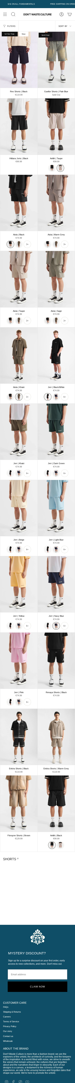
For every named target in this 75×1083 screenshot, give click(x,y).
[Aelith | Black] (56, 804)
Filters (11, 26)
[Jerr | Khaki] (19, 432)
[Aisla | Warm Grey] (56, 203)
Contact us (8, 1036)
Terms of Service (11, 1021)
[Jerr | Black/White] (56, 355)
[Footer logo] (37, 937)
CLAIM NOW (37, 986)
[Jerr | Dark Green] (56, 432)
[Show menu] (5, 14)
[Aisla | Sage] (56, 279)
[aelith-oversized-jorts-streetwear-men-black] (52, 168)
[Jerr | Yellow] (19, 584)
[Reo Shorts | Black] (19, 60)
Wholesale (8, 1041)
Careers (7, 1017)
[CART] (70, 14)
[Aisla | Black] (19, 203)
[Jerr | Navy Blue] (56, 584)
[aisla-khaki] (19, 244)
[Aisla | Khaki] (19, 355)
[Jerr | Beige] (19, 508)
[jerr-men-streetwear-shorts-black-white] (48, 397)
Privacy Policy (9, 1026)
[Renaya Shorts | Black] (56, 661)
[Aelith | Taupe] (56, 126)
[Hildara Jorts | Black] (19, 126)
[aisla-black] (10, 244)
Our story (7, 1031)
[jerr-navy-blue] (56, 397)
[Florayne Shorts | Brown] (19, 804)
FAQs (5, 1007)
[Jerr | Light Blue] (56, 508)
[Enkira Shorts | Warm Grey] (56, 737)
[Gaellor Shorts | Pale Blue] (56, 60)
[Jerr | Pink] (19, 661)
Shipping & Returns (12, 1012)
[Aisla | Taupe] (19, 279)
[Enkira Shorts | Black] (19, 737)
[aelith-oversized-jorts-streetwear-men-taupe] (60, 168)
